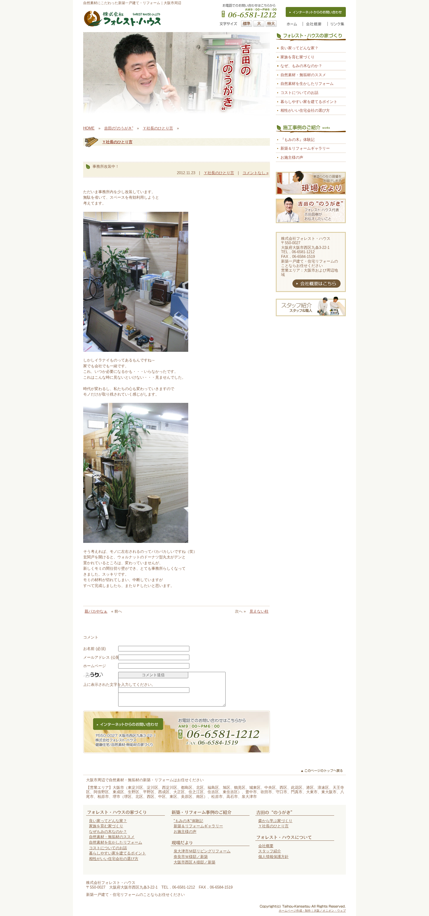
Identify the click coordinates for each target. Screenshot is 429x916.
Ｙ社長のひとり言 (158, 128)
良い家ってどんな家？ (299, 48)
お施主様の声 (291, 157)
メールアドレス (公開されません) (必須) (117, 657)
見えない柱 (259, 611)
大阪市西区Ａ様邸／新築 (194, 862)
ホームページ (94, 666)
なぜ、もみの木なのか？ (301, 66)
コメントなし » (255, 173)
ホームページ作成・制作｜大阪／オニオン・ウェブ (312, 910)
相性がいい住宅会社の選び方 (305, 110)
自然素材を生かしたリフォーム (307, 83)
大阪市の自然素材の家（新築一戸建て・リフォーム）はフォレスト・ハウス (122, 18)
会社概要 (265, 846)
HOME (89, 128)
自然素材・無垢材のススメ (303, 75)
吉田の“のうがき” (118, 128)
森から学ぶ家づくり (275, 821)
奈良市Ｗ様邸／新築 (191, 856)
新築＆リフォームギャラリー (305, 148)
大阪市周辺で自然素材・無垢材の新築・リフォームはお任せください (145, 780)
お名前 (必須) (94, 648)
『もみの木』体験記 (297, 139)
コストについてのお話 (299, 92)
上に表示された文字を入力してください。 (119, 684)
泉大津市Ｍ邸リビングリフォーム (202, 851)
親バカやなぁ (96, 611)
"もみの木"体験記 (188, 821)
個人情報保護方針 (273, 856)
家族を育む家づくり (297, 57)
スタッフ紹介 (269, 851)
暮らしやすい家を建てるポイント (308, 101)
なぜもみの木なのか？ (108, 831)
